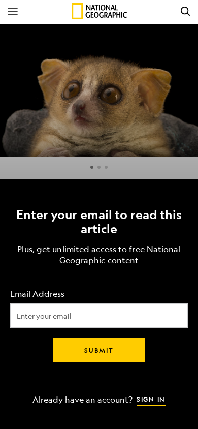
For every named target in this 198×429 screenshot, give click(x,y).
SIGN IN (151, 399)
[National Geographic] (99, 11)
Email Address (37, 294)
